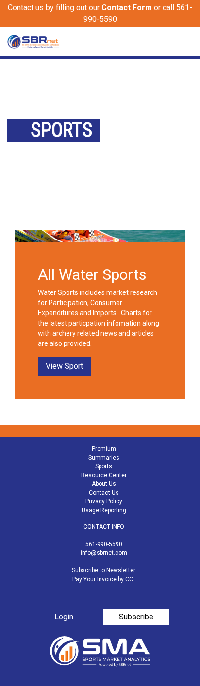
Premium (104, 449)
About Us (104, 483)
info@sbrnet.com (104, 552)
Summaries (103, 457)
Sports (103, 466)
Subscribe (136, 616)
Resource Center (104, 475)
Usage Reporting (104, 510)
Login (63, 616)
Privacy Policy (103, 501)
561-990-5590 (103, 544)
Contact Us (104, 492)
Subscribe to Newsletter (103, 570)
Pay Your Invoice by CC (102, 579)
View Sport (64, 366)
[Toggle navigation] (186, 41)
